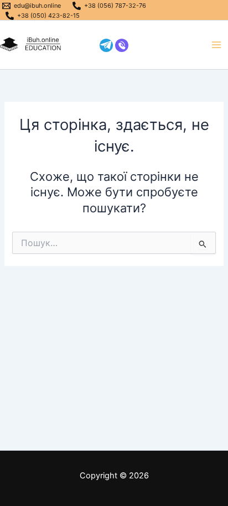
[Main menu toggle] (216, 44)
